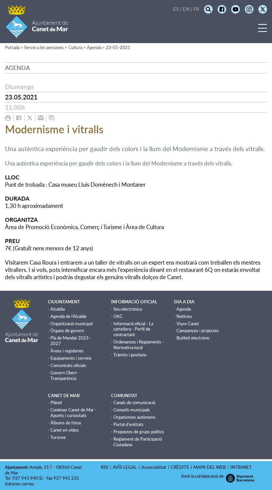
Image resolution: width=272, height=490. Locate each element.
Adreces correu (20, 483)
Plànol (56, 402)
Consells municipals (131, 409)
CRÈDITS (180, 467)
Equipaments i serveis (71, 358)
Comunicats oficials (68, 365)
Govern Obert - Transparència (65, 375)
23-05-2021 (118, 47)
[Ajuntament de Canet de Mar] (36, 34)
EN (186, 9)
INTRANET (241, 467)
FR (196, 9)
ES (176, 9)
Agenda (94, 47)
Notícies (184, 316)
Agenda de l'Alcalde (68, 316)
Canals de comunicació (134, 402)
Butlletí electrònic (193, 337)
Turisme (58, 437)
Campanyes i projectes (197, 330)
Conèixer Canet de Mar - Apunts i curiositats (73, 412)
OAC (118, 316)
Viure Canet (187, 323)
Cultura (75, 47)
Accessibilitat (153, 467)
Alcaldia (57, 309)
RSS (104, 467)
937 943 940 (25, 478)
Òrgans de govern (67, 330)
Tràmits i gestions (130, 354)
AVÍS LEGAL (125, 467)
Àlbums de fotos (65, 422)
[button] (262, 30)
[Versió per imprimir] (8, 118)
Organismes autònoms (134, 417)
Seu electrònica (127, 309)
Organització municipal (71, 323)
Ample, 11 (39, 467)
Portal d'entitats (128, 424)
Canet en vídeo (64, 430)
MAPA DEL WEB (209, 467)
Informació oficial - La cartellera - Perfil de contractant (133, 329)
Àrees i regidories (67, 350)
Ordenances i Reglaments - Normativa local (138, 344)
